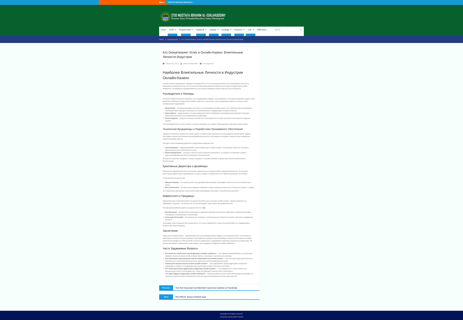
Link (249, 30)
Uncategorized (208, 64)
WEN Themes (238, 317)
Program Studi (185, 30)
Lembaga (225, 30)
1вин (204, 208)
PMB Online (261, 30)
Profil (172, 30)
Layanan (213, 30)
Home (163, 30)
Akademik (200, 30)
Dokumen (238, 30)
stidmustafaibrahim (190, 64)
